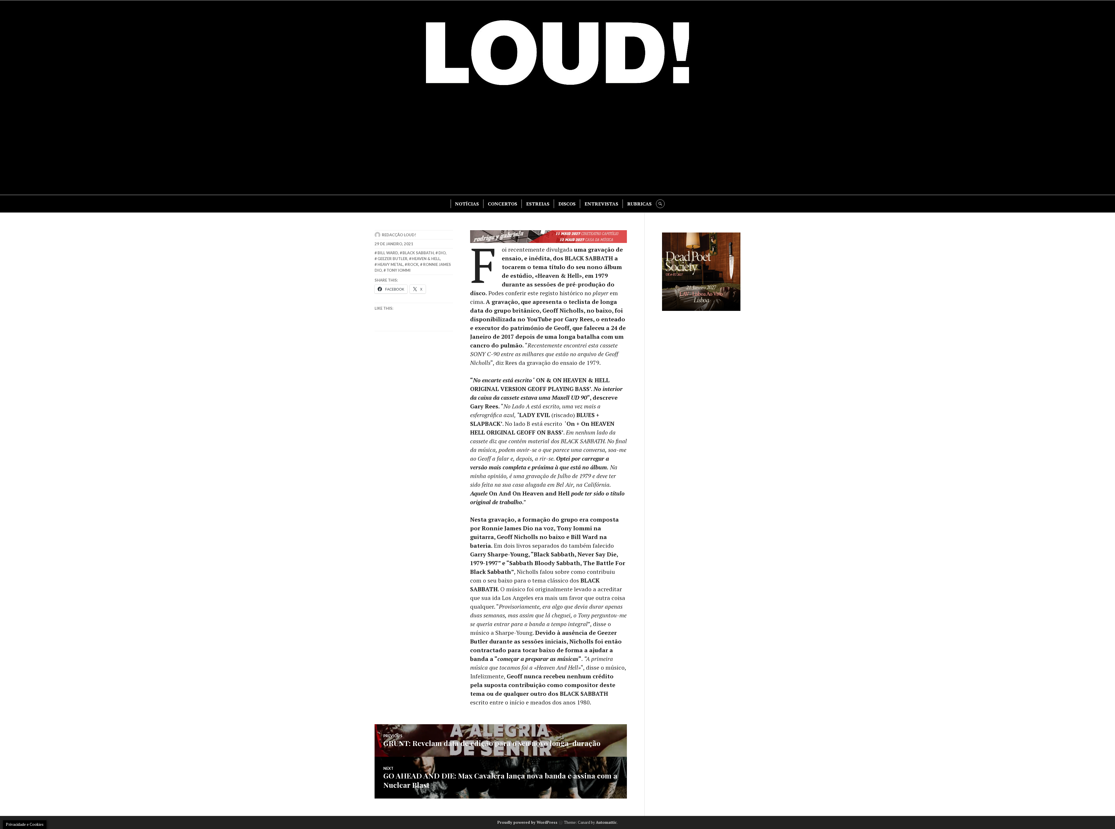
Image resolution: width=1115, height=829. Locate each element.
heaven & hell (426, 258)
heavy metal (390, 264)
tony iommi (398, 270)
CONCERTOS (502, 204)
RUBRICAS (639, 204)
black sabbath (418, 252)
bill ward (387, 252)
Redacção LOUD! (399, 235)
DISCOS (567, 204)
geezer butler (392, 258)
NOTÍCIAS (467, 204)
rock (412, 264)
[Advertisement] (557, 145)
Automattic (606, 822)
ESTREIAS (537, 204)
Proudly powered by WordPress (527, 822)
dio (442, 252)
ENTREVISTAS (601, 204)
